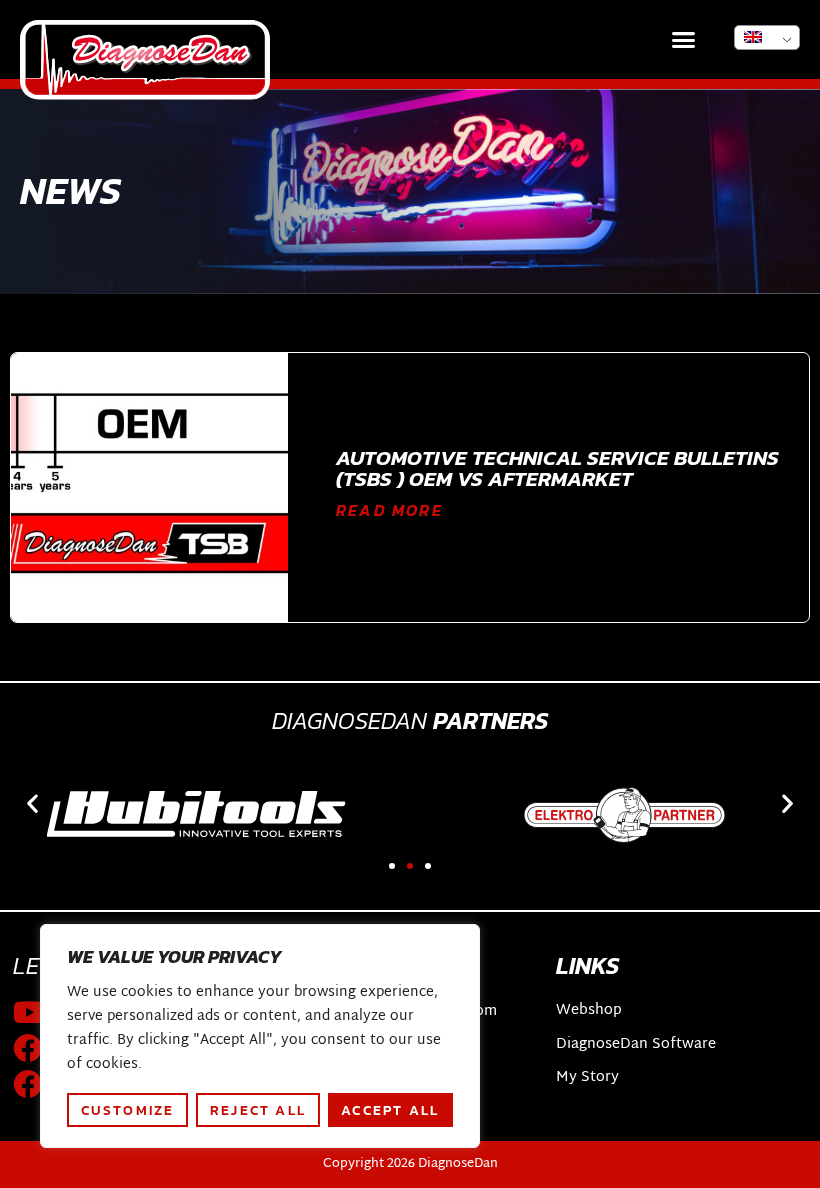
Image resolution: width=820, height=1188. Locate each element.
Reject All (258, 1110)
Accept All (390, 1110)
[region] (260, 1036)
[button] (684, 40)
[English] (767, 37)
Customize (128, 1110)
